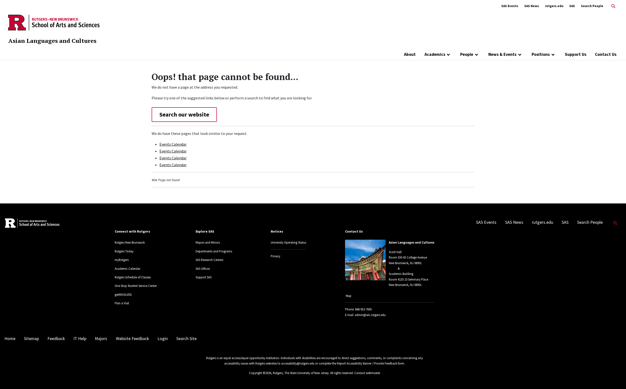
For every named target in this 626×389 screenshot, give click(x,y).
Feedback (56, 338)
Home (9, 338)
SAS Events (509, 6)
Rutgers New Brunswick (130, 242)
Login (162, 338)
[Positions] (553, 54)
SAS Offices (203, 269)
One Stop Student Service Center (136, 286)
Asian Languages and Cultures (52, 41)
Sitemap (31, 338)
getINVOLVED (123, 294)
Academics (435, 54)
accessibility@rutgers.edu (297, 363)
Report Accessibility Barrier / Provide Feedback (367, 363)
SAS (572, 6)
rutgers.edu (554, 6)
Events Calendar (173, 144)
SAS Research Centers (209, 260)
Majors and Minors (208, 242)
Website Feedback (132, 338)
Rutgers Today (124, 251)
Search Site (186, 338)
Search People (592, 6)
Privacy (275, 256)
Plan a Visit (122, 303)
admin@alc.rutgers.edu (370, 315)
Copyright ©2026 (260, 373)
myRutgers (122, 260)
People (466, 54)
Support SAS (204, 277)
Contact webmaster (367, 373)
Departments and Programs (214, 251)
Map (348, 296)
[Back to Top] (615, 377)
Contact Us (605, 54)
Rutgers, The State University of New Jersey (301, 373)
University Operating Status (288, 242)
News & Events (502, 54)
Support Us (575, 54)
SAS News (531, 6)
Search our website (184, 114)
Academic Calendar (127, 269)
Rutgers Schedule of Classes (133, 277)
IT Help (79, 338)
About (410, 54)
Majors (101, 338)
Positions (541, 54)
